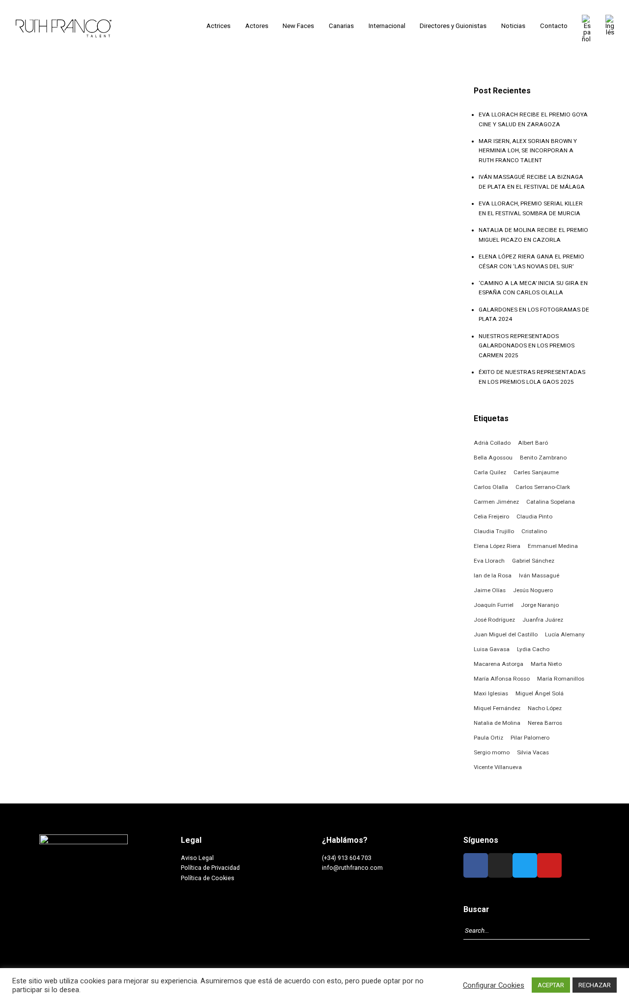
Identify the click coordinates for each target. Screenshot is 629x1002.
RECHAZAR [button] (594, 985)
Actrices (218, 25)
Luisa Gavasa (492, 649)
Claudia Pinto (534, 516)
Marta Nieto (546, 663)
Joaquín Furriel (494, 604)
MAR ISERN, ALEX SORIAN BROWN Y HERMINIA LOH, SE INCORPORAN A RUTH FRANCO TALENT (528, 151)
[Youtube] (549, 865)
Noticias (513, 25)
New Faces (298, 25)
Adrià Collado (492, 442)
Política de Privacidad (210, 867)
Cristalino (534, 531)
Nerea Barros (545, 722)
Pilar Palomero (530, 737)
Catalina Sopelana (550, 501)
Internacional (387, 25)
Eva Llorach (489, 560)
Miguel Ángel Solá (539, 693)
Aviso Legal (197, 857)
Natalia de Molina (497, 722)
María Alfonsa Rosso (502, 678)
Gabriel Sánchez (533, 560)
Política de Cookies (207, 878)
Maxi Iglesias (491, 693)
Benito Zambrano (543, 457)
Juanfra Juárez (542, 619)
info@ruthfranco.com (352, 867)
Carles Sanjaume (536, 472)
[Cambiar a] (586, 28)
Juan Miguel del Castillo (506, 634)
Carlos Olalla (491, 487)
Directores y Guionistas (453, 25)
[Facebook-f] (475, 865)
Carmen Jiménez (496, 501)
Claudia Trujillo (494, 531)
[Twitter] (525, 865)
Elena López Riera (497, 546)
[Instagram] (500, 865)
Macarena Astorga (498, 663)
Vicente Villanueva (498, 767)
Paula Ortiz (488, 737)
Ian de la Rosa (493, 575)
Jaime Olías (490, 590)
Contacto (554, 25)
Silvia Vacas (533, 752)
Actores (256, 25)
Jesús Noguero (533, 590)
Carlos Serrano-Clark (542, 487)
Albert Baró (533, 442)
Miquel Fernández (497, 708)
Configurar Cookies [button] (493, 985)
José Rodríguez (494, 619)
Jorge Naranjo (540, 604)
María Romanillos (560, 678)
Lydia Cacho (533, 649)
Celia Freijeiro (491, 516)
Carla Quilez (490, 472)
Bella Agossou (493, 457)
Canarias (341, 25)
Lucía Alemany (565, 634)
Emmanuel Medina (553, 546)
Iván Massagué (539, 575)
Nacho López (545, 708)
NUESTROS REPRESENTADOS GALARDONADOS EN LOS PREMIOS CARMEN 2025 (526, 346)
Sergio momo (492, 752)
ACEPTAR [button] (551, 985)
